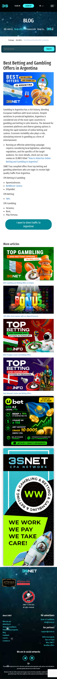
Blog (4, 632)
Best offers (19, 29)
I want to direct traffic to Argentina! (29, 224)
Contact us (6, 641)
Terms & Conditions (9, 627)
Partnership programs (10, 630)
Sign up (28, 6)
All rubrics (8, 29)
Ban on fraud (49, 640)
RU (42, 12)
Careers (5, 638)
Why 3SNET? (50, 642)
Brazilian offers (49, 645)
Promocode (30, 29)
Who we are (7, 621)
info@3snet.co (49, 622)
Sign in (17, 6)
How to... (41, 29)
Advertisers (7, 624)
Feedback (6, 635)
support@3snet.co (47, 631)
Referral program (48, 637)
